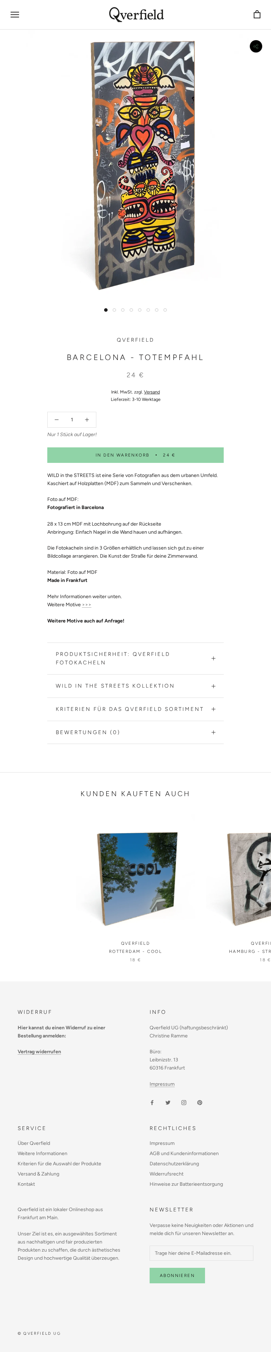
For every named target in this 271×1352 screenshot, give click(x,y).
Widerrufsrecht (166, 1174)
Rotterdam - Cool (135, 951)
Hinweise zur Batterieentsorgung (186, 1184)
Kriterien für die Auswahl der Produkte (59, 1164)
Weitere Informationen (42, 1153)
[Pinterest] (199, 1102)
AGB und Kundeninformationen (184, 1153)
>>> (86, 605)
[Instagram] (183, 1102)
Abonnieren (177, 1275)
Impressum (162, 1084)
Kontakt (26, 1184)
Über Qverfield (34, 1143)
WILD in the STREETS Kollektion (115, 686)
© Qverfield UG (39, 1333)
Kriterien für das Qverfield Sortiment (130, 709)
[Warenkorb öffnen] (257, 15)
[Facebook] (152, 1102)
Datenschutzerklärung (174, 1164)
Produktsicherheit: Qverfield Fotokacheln (113, 658)
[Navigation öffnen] (15, 15)
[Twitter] (167, 1102)
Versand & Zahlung (38, 1174)
